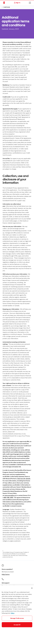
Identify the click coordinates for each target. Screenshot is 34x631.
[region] (17, 608)
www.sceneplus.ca (10, 495)
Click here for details (23, 478)
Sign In (18, 3)
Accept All (17, 625)
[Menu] (30, 3)
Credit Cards (6, 7)
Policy (12, 613)
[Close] (32, 588)
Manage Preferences (17, 618)
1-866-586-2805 (8, 497)
